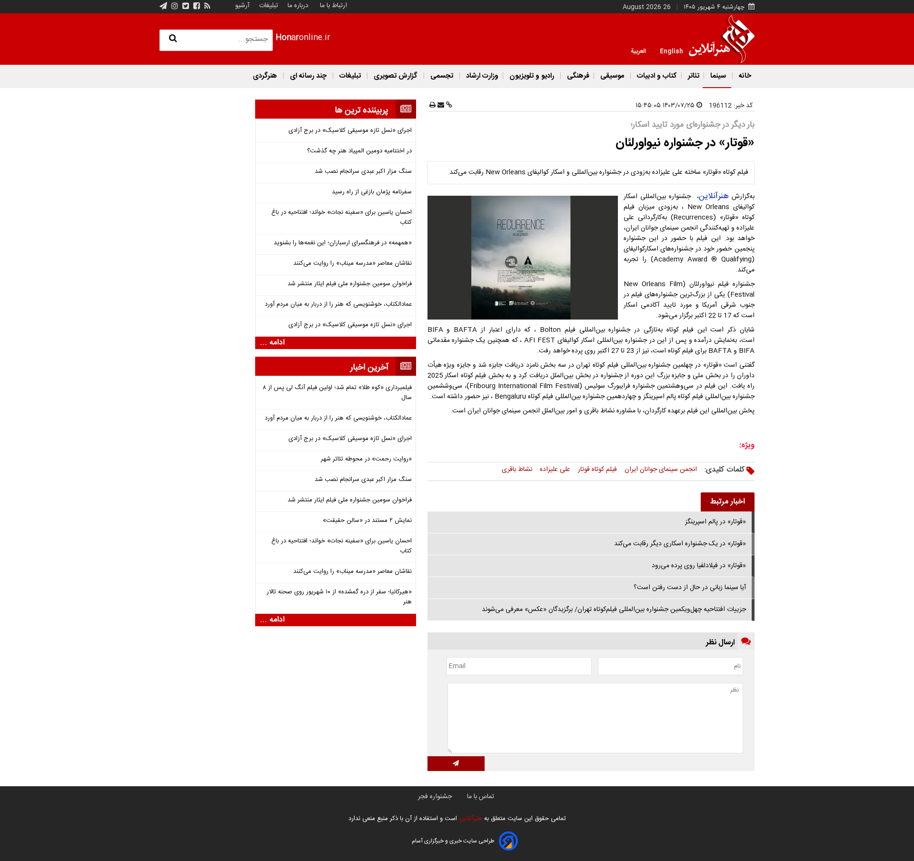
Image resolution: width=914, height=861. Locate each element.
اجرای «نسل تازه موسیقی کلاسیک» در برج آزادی (350, 131)
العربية (638, 50)
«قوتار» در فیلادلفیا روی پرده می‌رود (699, 565)
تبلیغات (267, 5)
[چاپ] (432, 105)
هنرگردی (265, 76)
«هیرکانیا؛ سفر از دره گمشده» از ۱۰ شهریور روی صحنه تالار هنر (339, 597)
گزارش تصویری (395, 76)
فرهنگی (577, 76)
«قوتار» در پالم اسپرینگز (715, 522)
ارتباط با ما (333, 5)
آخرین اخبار (369, 367)
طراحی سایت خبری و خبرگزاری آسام (453, 841)
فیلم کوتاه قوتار (597, 469)
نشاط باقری (517, 469)
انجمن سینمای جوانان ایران (661, 469)
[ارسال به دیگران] (440, 105)
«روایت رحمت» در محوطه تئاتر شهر (366, 459)
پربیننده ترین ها (361, 110)
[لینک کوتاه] (448, 105)
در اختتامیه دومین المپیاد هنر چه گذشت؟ (359, 151)
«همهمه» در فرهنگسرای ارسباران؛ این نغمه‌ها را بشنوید (343, 243)
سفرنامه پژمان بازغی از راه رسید (372, 192)
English (671, 50)
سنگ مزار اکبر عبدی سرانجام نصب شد (363, 172)
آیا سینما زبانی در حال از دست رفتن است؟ (690, 587)
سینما (718, 76)
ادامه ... (272, 343)
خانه (744, 76)
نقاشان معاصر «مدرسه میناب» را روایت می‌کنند (352, 264)
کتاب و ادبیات (656, 76)
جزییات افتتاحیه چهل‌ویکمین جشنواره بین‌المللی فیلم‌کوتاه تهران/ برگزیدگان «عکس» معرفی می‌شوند (614, 609)
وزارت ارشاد (481, 76)
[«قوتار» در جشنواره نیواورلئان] (524, 257)
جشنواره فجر (435, 796)
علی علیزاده (555, 469)
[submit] (456, 763)
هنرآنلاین (714, 196)
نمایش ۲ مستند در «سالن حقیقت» (367, 521)
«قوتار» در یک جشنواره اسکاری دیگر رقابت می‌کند (680, 544)
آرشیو (242, 5)
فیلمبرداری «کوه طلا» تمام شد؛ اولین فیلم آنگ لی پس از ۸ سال (337, 393)
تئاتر (692, 76)
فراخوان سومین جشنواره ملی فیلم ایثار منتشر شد (350, 284)
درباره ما (298, 5)
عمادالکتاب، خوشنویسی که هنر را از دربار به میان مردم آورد (338, 305)
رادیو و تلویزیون (531, 76)
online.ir (303, 37)
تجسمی (441, 76)
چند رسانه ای (308, 76)
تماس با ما (480, 796)
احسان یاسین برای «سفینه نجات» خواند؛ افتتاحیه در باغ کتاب (341, 218)
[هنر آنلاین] (722, 39)
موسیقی (612, 76)
